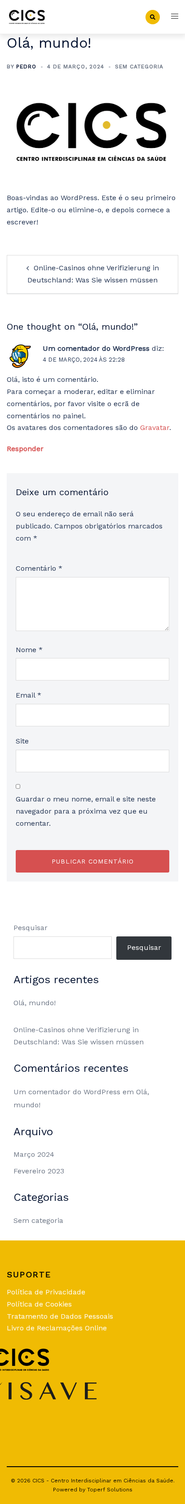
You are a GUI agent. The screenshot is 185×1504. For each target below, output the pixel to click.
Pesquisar (30, 927)
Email (28, 695)
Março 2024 (33, 1154)
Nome (29, 649)
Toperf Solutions (109, 1489)
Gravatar (154, 427)
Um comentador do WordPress (96, 348)
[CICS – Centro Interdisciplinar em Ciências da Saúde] (27, 16)
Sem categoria (139, 66)
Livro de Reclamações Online (57, 1328)
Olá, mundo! (34, 1002)
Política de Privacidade (46, 1292)
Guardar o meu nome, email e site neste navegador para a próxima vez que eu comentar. (86, 811)
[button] (152, 17)
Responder (25, 448)
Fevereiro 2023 (38, 1171)
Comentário (39, 568)
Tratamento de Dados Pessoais (60, 1316)
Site (22, 741)
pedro (26, 66)
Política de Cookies (39, 1304)
